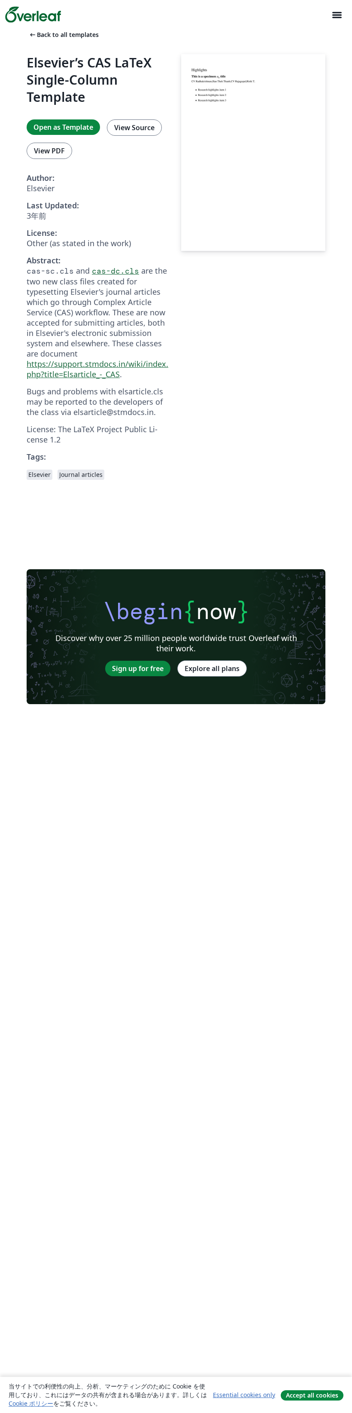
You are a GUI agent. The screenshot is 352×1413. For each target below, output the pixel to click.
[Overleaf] (33, 14)
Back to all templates (63, 35)
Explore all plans (212, 668)
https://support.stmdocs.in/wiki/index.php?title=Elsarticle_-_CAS (97, 369)
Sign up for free (138, 668)
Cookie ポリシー (31, 1403)
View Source (134, 127)
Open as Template (63, 127)
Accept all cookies (312, 1395)
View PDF (49, 151)
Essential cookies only (244, 1395)
